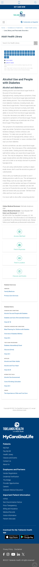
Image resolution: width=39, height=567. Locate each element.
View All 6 (7, 338)
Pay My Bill (7, 451)
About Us (6, 464)
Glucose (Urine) (9, 349)
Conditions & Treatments (15, 28)
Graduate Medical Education (13, 490)
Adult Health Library (31, 28)
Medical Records (9, 512)
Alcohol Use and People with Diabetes (15, 313)
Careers (6, 487)
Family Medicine (9, 291)
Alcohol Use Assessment (12, 377)
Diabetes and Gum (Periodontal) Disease (16, 318)
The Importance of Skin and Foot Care (16, 393)
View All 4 (7, 386)
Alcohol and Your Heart (11, 365)
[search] (18, 43)
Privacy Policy (8, 549)
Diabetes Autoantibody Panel (13, 345)
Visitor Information (9, 515)
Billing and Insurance (10, 509)
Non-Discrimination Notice (12, 502)
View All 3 (7, 354)
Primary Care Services (11, 295)
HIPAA (5, 499)
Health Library (8, 454)
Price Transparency (10, 505)
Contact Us (7, 461)
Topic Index (9, 60)
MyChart (6, 448)
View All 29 (7, 370)
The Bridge (7, 480)
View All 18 (7, 322)
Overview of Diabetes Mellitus (13, 333)
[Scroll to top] (35, 563)
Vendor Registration (10, 473)
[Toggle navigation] (3, 22)
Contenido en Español (30, 22)
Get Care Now (19, 7)
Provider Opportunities (11, 483)
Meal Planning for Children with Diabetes (16, 329)
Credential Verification (11, 477)
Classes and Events (10, 458)
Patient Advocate (9, 519)
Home (3, 28)
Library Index (10, 63)
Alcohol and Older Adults (12, 361)
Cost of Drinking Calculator (12, 381)
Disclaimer (18, 549)
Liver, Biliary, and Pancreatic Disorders (16, 30)
